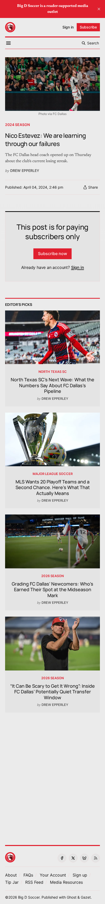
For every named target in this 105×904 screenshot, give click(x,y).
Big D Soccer (29, 897)
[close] (99, 9)
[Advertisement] (52, 776)
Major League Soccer (53, 474)
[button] (53, 875)
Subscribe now (52, 253)
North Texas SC (52, 372)
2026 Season (52, 576)
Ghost (71, 897)
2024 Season (17, 124)
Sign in (77, 267)
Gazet (86, 897)
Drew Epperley (24, 170)
